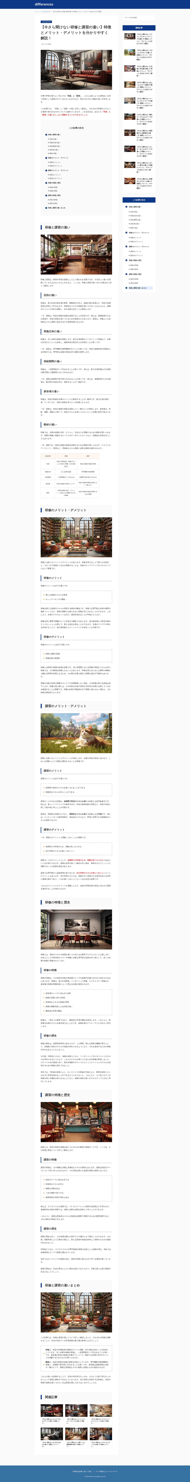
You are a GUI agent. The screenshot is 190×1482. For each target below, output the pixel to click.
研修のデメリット (56, 166)
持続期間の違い (55, 146)
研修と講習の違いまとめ (57, 208)
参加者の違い (54, 150)
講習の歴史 (54, 203)
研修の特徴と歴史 (54, 183)
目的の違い (54, 139)
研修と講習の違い (54, 134)
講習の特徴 (54, 200)
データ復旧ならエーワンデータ (107, 1471)
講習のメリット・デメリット (58, 170)
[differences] (44, 4)
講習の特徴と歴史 (54, 195)
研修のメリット (55, 162)
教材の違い (54, 153)
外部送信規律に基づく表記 (82, 1471)
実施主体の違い (55, 142)
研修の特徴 (54, 187)
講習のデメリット (56, 178)
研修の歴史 (54, 191)
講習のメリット (55, 175)
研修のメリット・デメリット (58, 158)
